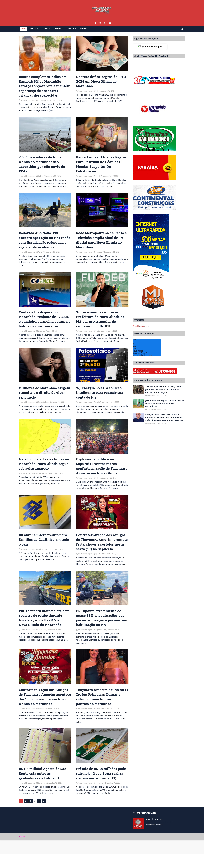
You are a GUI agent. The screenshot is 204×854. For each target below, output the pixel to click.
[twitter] (100, 23)
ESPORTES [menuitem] (59, 29)
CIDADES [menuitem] (72, 29)
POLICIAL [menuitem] (47, 29)
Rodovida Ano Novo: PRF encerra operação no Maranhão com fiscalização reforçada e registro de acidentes (45, 240)
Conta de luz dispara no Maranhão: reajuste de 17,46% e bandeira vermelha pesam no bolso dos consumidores (44, 319)
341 (38, 801)
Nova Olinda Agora (28, 100)
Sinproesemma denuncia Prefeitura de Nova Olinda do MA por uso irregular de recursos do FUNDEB (100, 319)
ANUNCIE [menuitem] (84, 29)
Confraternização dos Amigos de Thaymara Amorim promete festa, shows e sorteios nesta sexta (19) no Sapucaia (102, 542)
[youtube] (110, 23)
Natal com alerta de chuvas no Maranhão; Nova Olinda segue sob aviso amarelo (44, 464)
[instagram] (105, 23)
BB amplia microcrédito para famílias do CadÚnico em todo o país (44, 540)
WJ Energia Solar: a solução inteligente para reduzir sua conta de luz (99, 393)
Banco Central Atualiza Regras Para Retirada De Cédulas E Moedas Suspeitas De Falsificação (101, 164)
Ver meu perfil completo (154, 825)
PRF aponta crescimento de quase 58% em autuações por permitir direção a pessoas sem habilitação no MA (102, 618)
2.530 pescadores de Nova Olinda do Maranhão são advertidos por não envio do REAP (42, 164)
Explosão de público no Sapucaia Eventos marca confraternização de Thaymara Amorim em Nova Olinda (101, 466)
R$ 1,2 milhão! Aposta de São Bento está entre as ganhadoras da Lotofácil (42, 774)
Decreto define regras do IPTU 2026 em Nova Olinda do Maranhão (101, 82)
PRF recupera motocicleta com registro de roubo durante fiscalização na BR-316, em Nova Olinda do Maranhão (44, 618)
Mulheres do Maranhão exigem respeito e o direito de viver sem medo (44, 393)
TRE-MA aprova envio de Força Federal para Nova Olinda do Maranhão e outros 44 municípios (164, 389)
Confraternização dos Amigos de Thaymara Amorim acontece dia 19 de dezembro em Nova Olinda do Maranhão (45, 697)
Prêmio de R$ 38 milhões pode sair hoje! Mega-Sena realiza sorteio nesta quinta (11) (101, 774)
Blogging (22, 836)
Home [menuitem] (23, 29)
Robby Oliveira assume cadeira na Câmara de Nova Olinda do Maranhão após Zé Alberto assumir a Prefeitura (164, 417)
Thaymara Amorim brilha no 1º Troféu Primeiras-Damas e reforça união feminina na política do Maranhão (102, 697)
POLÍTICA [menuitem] (34, 29)
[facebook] (95, 23)
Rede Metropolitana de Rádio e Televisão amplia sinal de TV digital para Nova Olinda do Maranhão (101, 240)
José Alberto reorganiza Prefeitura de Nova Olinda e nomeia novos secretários (164, 403)
